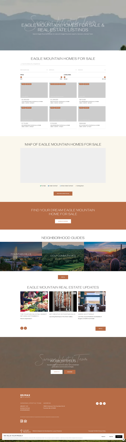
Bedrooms (80, 69)
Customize (111, 436)
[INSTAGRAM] (104, 403)
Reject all (103, 436)
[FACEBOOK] (97, 403)
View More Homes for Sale (63, 193)
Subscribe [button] (69, 371)
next (25, 328)
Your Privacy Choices (63, 440)
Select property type (24, 69)
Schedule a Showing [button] (63, 221)
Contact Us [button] (56, 371)
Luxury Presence (57, 431)
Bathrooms (51, 69)
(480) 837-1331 (24, 406)
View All (63, 277)
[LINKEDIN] (100, 403)
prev (21, 328)
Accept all (119, 436)
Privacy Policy (102, 431)
